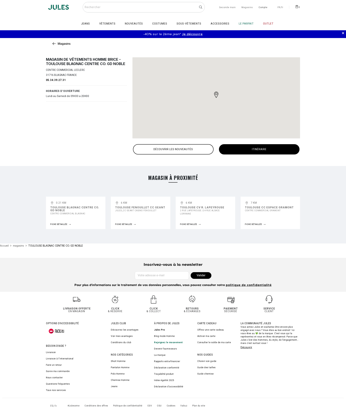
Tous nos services (56, 390)
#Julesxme (74, 405)
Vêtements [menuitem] (107, 23)
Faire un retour (54, 365)
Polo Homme (118, 374)
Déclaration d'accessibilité (168, 386)
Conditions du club (121, 342)
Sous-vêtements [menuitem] (189, 23)
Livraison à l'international (60, 358)
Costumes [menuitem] (159, 23)
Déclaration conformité (166, 367)
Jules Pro (159, 330)
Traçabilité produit (164, 374)
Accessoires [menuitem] (220, 23)
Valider (201, 275)
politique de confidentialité (249, 285)
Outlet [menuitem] (268, 23)
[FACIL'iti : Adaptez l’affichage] (56, 331)
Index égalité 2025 (164, 380)
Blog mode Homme (164, 336)
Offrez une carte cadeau (210, 330)
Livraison (51, 352)
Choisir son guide (206, 361)
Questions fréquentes (58, 384)
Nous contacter (54, 377)
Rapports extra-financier (167, 361)
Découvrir (246, 347)
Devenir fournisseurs (165, 348)
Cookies (171, 405)
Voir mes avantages (122, 336)
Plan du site (198, 405)
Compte (263, 7)
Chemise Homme (120, 380)
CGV (149, 405)
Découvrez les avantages (125, 330)
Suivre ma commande (58, 371)
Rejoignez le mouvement (168, 342)
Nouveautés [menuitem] (134, 23)
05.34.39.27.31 (56, 80)
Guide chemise (205, 374)
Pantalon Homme (120, 367)
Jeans (114, 386)
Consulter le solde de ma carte (214, 342)
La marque (160, 355)
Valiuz (183, 405)
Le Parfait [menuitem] (246, 23)
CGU (159, 405)
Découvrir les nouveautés (173, 149)
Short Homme (118, 361)
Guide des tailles (206, 367)
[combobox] (144, 7)
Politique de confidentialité (127, 405)
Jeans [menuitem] (85, 23)
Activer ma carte (206, 336)
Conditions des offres (96, 405)
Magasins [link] (64, 43)
